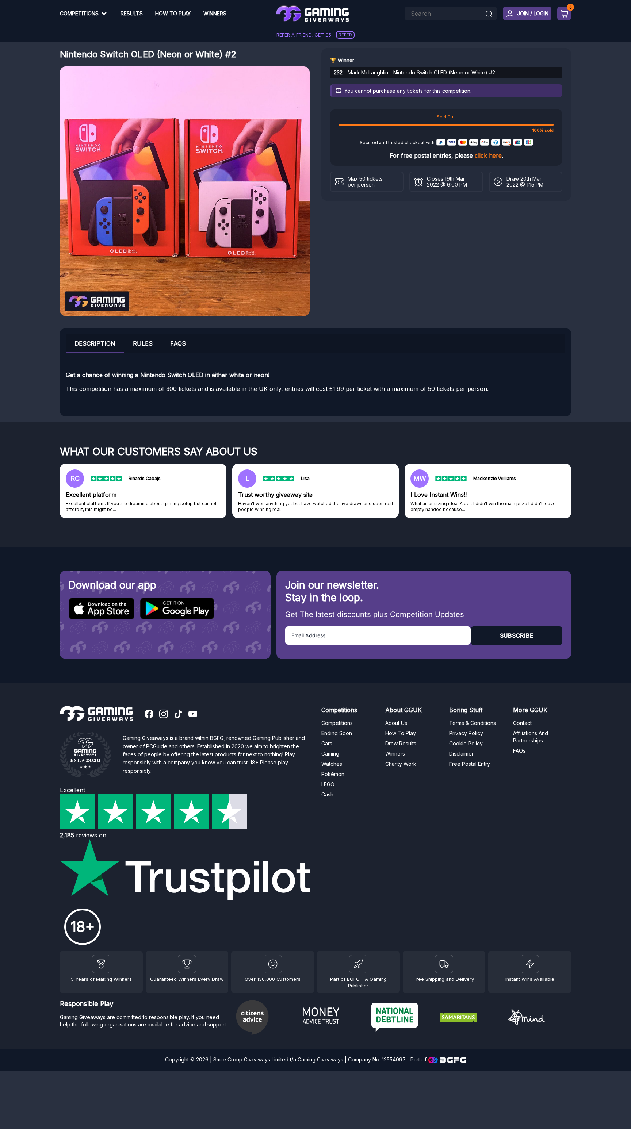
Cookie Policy (466, 743)
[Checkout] (564, 13)
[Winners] (101, 964)
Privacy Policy (466, 733)
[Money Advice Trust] (334, 1018)
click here (488, 155)
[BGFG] (358, 964)
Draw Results (400, 743)
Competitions (79, 13)
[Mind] (539, 1018)
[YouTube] (192, 714)
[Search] (489, 14)
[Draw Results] (273, 964)
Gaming (330, 753)
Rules (143, 343)
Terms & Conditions (472, 723)
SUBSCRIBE (517, 635)
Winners (214, 13)
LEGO (327, 784)
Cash (327, 794)
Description (94, 343)
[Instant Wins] (530, 964)
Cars (326, 743)
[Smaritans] (471, 1018)
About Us (396, 723)
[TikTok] (178, 714)
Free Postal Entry (469, 764)
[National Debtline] (402, 1018)
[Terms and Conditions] (444, 964)
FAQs (178, 343)
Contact (522, 723)
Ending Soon (336, 733)
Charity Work (400, 764)
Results (132, 13)
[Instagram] (163, 714)
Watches (331, 764)
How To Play (173, 13)
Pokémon (332, 774)
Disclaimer (461, 753)
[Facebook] (149, 714)
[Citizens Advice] (265, 1018)
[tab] (95, 343)
